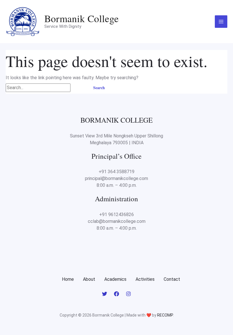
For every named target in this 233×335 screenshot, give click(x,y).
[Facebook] (116, 293)
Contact (172, 279)
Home (68, 279)
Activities (145, 279)
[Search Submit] (78, 87)
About (89, 279)
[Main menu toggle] (221, 21)
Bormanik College (81, 18)
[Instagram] (128, 293)
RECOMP (165, 315)
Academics (115, 279)
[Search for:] (45, 87)
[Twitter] (104, 293)
